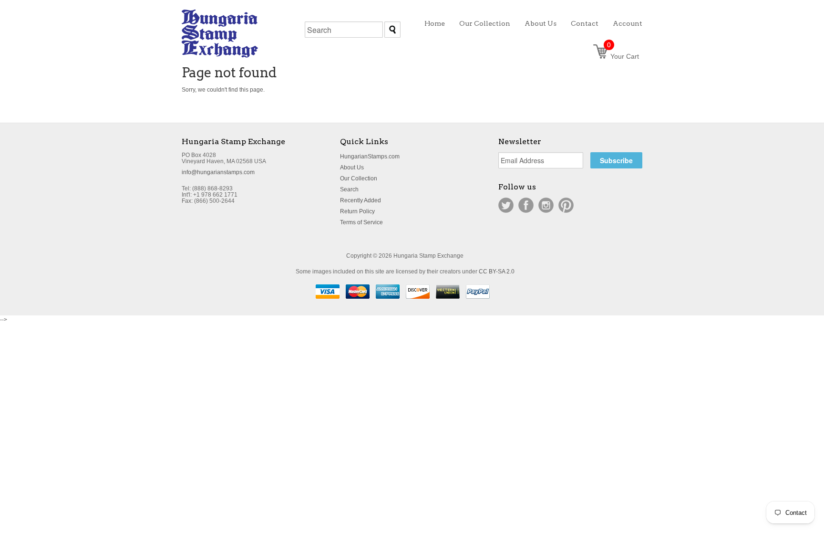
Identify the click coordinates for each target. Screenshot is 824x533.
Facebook (526, 205)
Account (627, 23)
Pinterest (566, 205)
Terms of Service (361, 222)
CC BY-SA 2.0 (497, 271)
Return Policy (357, 211)
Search (349, 189)
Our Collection (358, 178)
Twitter (506, 205)
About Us (352, 167)
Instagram (546, 205)
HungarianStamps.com (370, 156)
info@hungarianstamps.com (218, 172)
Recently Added (360, 200)
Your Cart (623, 56)
